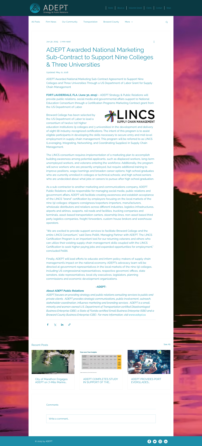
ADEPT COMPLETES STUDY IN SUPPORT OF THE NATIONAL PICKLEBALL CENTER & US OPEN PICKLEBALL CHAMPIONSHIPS (100, 380)
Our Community (69, 22)
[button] (166, 22)
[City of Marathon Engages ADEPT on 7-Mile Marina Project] (53, 362)
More (127, 22)
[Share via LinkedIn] (62, 324)
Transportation (90, 22)
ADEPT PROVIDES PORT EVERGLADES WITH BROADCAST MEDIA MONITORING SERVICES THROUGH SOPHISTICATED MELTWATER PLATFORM (148, 380)
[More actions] (154, 41)
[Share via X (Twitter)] (55, 324)
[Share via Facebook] (47, 324)
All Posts (35, 22)
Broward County (111, 22)
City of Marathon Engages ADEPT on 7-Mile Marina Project (51, 380)
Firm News (51, 22)
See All (167, 344)
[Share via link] (69, 324)
